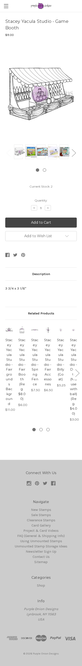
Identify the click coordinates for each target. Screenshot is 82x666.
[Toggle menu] (6, 6)
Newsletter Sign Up (41, 551)
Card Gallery (41, 525)
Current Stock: (41, 186)
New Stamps (41, 510)
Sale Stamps (41, 515)
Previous (8, 152)
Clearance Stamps (41, 520)
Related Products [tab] (41, 313)
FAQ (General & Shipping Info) (41, 536)
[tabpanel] (18, 152)
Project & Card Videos (41, 530)
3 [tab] (48, 429)
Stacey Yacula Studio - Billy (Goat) (60, 359)
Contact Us (41, 557)
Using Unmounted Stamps (41, 541)
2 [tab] (44, 170)
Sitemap (41, 562)
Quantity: (41, 200)
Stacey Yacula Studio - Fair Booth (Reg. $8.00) (22, 369)
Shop (41, 585)
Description (41, 274)
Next (73, 152)
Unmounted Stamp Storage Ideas (41, 546)
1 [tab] (37, 170)
